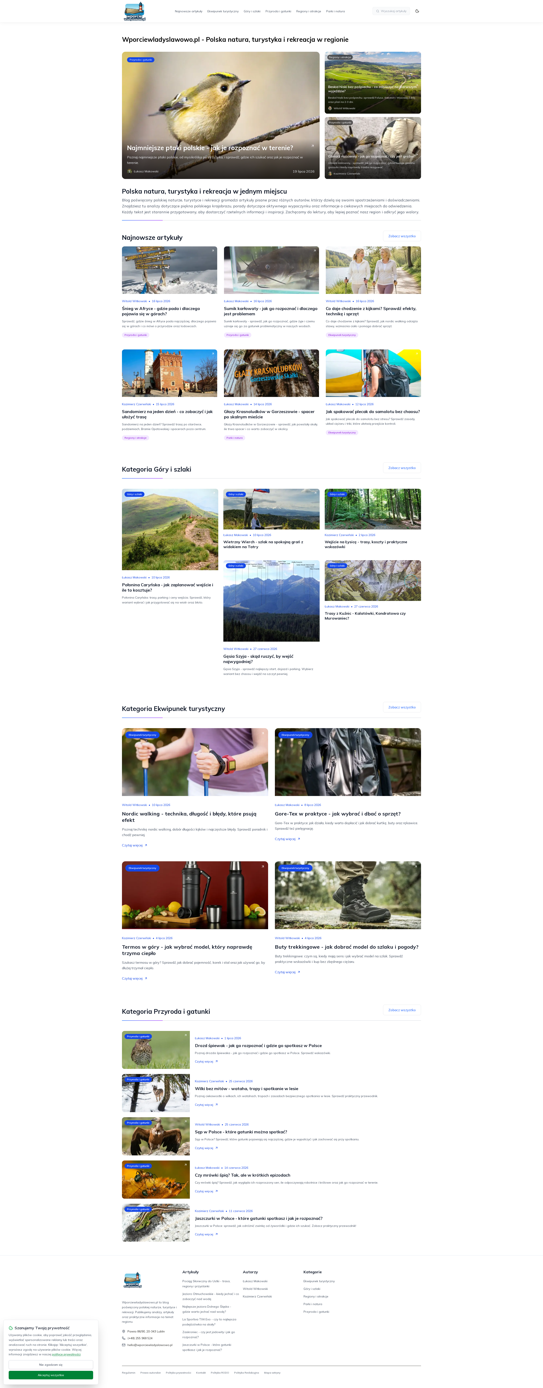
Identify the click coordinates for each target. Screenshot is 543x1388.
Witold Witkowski (134, 301)
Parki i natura (335, 11)
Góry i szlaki (252, 11)
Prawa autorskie (150, 1372)
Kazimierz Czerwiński (136, 404)
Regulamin (128, 1372)
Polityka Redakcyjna (246, 1372)
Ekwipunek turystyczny (223, 11)
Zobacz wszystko (402, 236)
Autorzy (250, 1271)
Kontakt (201, 1372)
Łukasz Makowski (236, 301)
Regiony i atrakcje (308, 11)
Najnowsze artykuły (188, 11)
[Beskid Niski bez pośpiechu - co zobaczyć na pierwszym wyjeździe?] (373, 83)
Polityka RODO (220, 1372)
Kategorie (313, 1271)
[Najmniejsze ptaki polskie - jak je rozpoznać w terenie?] (221, 115)
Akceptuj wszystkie (51, 1375)
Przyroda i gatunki (278, 11)
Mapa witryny (272, 1372)
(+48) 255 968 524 (140, 1338)
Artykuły (190, 1271)
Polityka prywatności (178, 1372)
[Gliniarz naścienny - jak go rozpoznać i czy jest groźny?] (373, 148)
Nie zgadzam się (51, 1365)
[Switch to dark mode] (417, 11)
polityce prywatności (66, 1354)
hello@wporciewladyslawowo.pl (149, 1345)
